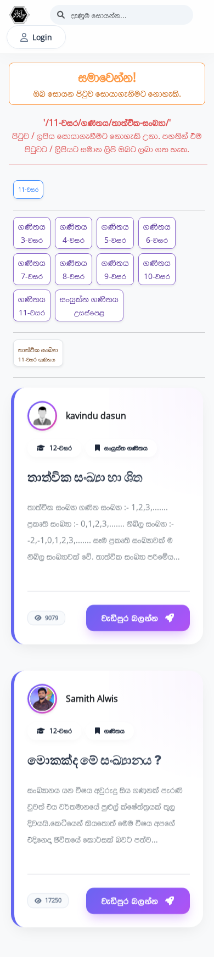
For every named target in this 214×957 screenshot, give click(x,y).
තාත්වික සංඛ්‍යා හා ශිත (84, 476)
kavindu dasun (96, 415)
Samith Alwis (92, 698)
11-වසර (28, 189)
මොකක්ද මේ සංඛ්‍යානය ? (94, 759)
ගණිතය (32, 232)
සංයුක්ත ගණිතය (89, 305)
